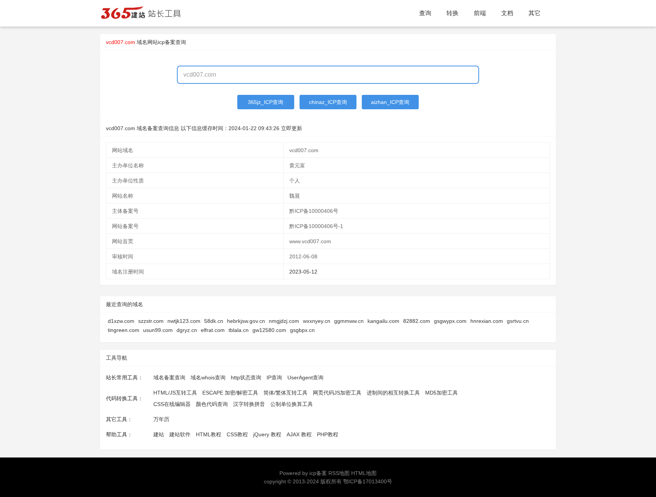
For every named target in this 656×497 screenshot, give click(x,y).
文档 (507, 13)
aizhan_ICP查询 (390, 102)
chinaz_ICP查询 (328, 102)
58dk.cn (213, 321)
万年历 (161, 419)
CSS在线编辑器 (172, 404)
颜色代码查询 (212, 404)
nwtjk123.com (183, 321)
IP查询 (274, 377)
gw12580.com (269, 330)
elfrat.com (213, 330)
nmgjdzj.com (284, 321)
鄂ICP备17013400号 (367, 481)
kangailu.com (383, 321)
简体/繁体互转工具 (285, 393)
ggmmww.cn (349, 321)
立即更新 (291, 128)
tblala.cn (239, 330)
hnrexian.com (486, 321)
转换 (452, 13)
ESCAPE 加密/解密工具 (230, 393)
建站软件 (180, 434)
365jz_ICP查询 (265, 102)
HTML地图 (364, 473)
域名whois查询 (208, 377)
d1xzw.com (121, 321)
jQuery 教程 (267, 434)
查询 (425, 13)
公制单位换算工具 (291, 404)
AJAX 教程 (299, 434)
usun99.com (158, 330)
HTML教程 (208, 434)
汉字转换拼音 (249, 404)
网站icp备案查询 (166, 42)
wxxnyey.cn (316, 321)
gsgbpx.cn (302, 330)
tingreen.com (123, 330)
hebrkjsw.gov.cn (246, 321)
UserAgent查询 (305, 377)
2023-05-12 (303, 272)
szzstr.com (151, 321)
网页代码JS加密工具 (337, 393)
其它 (534, 13)
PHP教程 (327, 434)
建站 (158, 434)
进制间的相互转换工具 (393, 393)
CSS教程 (237, 434)
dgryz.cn (187, 330)
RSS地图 (339, 473)
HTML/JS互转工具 (175, 393)
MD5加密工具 (441, 393)
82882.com (416, 321)
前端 (480, 13)
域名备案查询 (169, 377)
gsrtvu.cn (518, 321)
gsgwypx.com (450, 321)
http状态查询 (246, 377)
